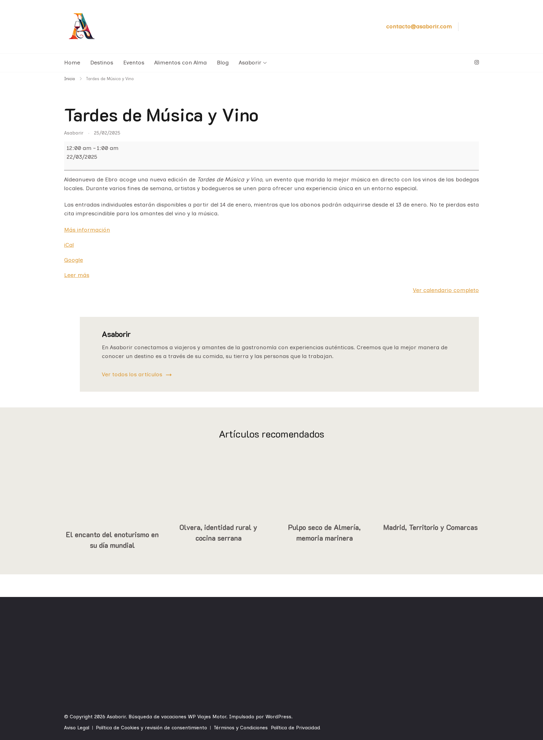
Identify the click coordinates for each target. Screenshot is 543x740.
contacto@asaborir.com (419, 26)
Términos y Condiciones (241, 728)
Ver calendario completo (446, 290)
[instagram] (476, 62)
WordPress (278, 717)
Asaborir (250, 62)
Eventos (133, 62)
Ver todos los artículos (132, 374)
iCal (69, 244)
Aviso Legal (76, 728)
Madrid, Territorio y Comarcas (430, 527)
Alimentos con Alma (180, 62)
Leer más (76, 275)
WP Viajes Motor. (208, 717)
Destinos (101, 62)
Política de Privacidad (295, 728)
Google (73, 260)
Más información (87, 229)
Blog (223, 62)
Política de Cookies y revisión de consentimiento (151, 728)
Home (72, 62)
